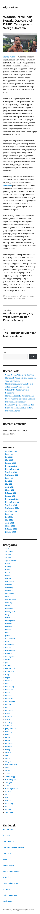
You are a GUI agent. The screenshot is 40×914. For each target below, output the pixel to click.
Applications (10, 561)
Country (8, 603)
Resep (7, 749)
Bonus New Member (11, 871)
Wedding (9, 803)
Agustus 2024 (11, 511)
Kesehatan (9, 672)
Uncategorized (11, 788)
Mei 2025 (9, 484)
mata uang (9, 687)
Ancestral (9, 552)
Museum (9, 710)
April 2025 (9, 487)
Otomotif (9, 725)
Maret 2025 (10, 490)
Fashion (8, 624)
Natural (8, 716)
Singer (8, 761)
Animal (8, 555)
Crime (7, 606)
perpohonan (10, 728)
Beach (7, 564)
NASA (7, 713)
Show (7, 758)
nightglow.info (9, 57)
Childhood (9, 594)
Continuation (11, 600)
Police (7, 740)
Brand (7, 576)
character (9, 591)
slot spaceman (11, 764)
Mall (7, 684)
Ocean (7, 719)
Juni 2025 (9, 481)
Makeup (8, 681)
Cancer (8, 579)
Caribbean (9, 582)
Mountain (9, 705)
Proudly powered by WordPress (23, 910)
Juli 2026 (9, 454)
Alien (7, 549)
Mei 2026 (9, 460)
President (9, 743)
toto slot (6, 889)
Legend (8, 678)
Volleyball (9, 794)
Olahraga (9, 722)
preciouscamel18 (12, 296)
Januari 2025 (10, 496)
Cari (4, 352)
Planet (8, 734)
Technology (10, 776)
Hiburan (8, 654)
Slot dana (7, 853)
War (7, 797)
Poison (8, 737)
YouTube (9, 812)
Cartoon (8, 585)
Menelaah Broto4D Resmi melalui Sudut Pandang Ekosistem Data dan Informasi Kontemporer (20, 399)
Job (6, 663)
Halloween (9, 645)
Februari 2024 (11, 529)
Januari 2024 (10, 532)
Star (7, 767)
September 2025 (12, 475)
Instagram (9, 657)
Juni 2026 (9, 457)
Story (7, 770)
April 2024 (9, 523)
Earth (7, 618)
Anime (8, 558)
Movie (7, 708)
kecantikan (10, 669)
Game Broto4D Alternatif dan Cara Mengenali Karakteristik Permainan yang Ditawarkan (20, 378)
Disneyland (10, 612)
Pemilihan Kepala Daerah (17, 298)
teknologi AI (10, 779)
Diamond (9, 609)
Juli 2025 (9, 478)
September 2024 (12, 508)
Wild (7, 806)
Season (8, 752)
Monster (8, 699)
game (7, 636)
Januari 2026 (10, 463)
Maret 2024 (10, 526)
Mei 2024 (9, 520)
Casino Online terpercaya (13, 847)
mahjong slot (8, 865)
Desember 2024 (11, 499)
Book (7, 573)
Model (8, 696)
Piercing (8, 731)
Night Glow (10, 7)
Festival (8, 627)
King (7, 675)
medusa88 (7, 901)
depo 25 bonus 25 (10, 883)
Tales (7, 773)
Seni (7, 755)
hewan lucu (10, 651)
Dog (7, 615)
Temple (8, 782)
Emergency (10, 621)
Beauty (8, 567)
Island (7, 660)
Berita (30, 296)
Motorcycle (10, 702)
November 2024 (12, 502)
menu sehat (10, 690)
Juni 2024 (9, 517)
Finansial (9, 630)
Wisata (8, 809)
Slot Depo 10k (9, 841)
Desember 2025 (11, 466)
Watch (8, 800)
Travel (8, 785)
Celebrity (9, 588)
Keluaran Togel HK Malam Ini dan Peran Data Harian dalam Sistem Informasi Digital (19, 408)
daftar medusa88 (10, 895)
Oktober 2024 (11, 505)
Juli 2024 (9, 514)
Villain (8, 791)
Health (8, 648)
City (7, 597)
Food (7, 633)
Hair (7, 642)
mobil (7, 693)
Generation (10, 639)
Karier (7, 666)
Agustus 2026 (11, 451)
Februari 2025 (11, 493)
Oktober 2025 (11, 472)
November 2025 (12, 469)
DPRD (5, 298)
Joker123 (6, 859)
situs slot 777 (8, 877)
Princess (8, 746)
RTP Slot (6, 835)
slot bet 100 (8, 829)
